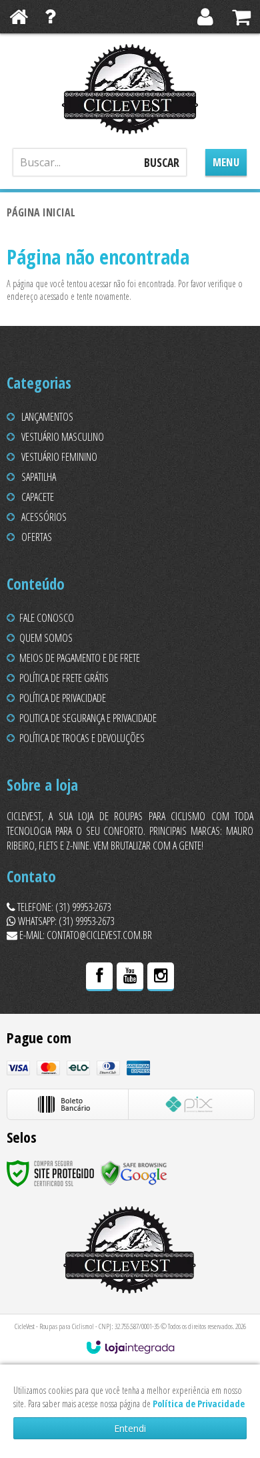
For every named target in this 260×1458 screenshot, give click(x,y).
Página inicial (41, 212)
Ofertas (36, 537)
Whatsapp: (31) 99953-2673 (65, 921)
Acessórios (44, 517)
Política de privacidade (62, 698)
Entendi (130, 1428)
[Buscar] (162, 162)
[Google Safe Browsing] (134, 1172)
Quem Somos (46, 637)
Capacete (37, 497)
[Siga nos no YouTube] (130, 977)
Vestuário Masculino (62, 436)
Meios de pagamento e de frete (79, 658)
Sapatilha (38, 477)
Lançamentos (47, 416)
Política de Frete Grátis (64, 678)
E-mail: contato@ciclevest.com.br (84, 935)
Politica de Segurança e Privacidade (88, 718)
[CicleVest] (130, 89)
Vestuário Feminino (59, 456)
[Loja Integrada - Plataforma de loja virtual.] (130, 1347)
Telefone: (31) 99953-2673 (63, 907)
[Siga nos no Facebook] (99, 977)
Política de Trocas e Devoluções (82, 738)
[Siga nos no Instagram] (160, 977)
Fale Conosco (46, 617)
